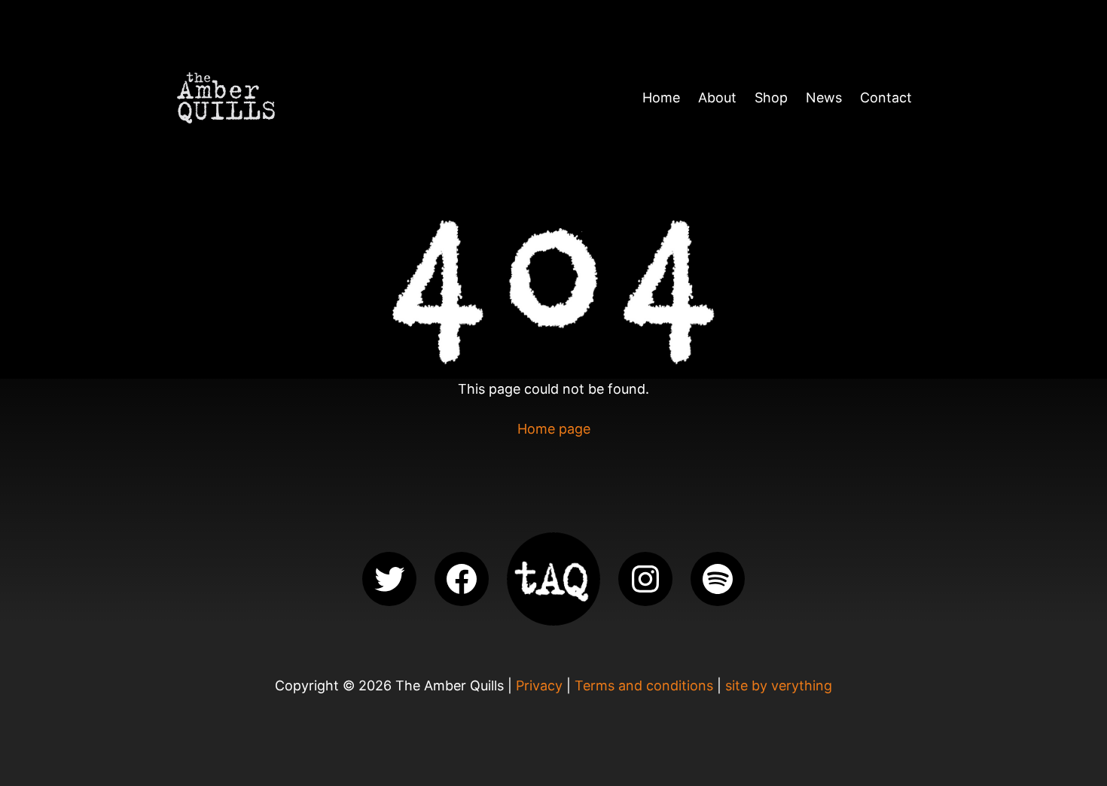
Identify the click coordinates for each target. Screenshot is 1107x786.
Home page (553, 429)
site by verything (778, 685)
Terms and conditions (644, 685)
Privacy (539, 685)
